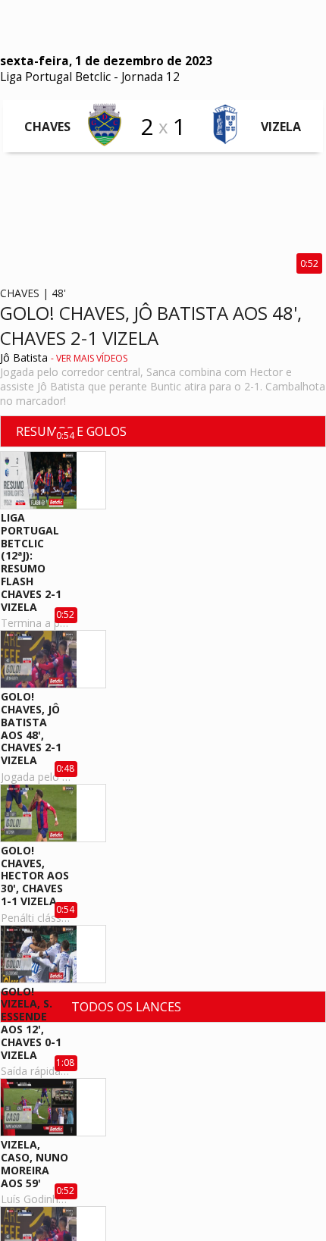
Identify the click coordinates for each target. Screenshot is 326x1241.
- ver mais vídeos (89, 358)
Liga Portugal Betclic (55, 77)
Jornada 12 (150, 77)
